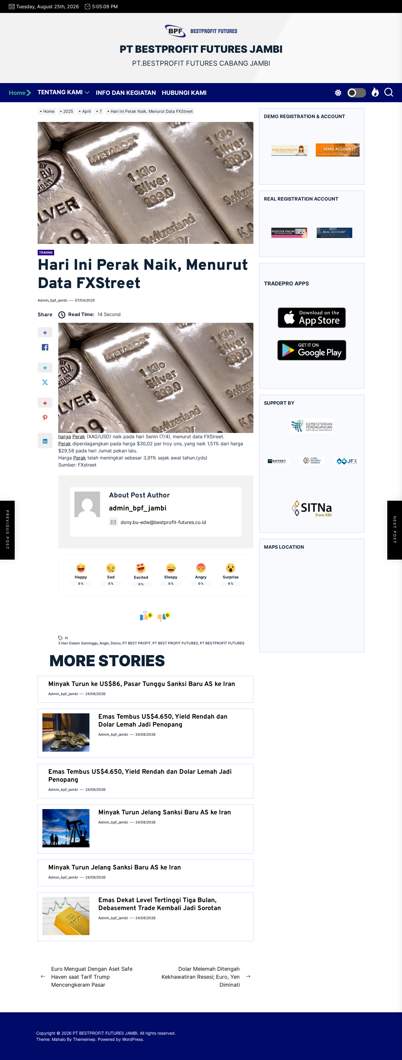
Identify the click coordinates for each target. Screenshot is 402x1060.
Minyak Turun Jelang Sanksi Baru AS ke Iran (164, 813)
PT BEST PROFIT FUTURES (175, 643)
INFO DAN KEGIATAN (126, 92)
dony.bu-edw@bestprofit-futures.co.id (163, 522)
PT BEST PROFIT (136, 643)
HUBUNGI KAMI (184, 92)
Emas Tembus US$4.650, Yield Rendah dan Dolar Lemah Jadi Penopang (162, 721)
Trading (46, 252)
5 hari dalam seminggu (78, 643)
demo (116, 643)
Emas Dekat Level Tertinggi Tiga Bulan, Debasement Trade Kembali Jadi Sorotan (159, 904)
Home (17, 92)
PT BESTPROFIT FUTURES (222, 643)
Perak (78, 436)
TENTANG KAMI (60, 92)
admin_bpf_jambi (52, 300)
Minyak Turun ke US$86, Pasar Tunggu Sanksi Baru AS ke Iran (141, 684)
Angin (104, 643)
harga (64, 436)
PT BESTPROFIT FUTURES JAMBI (201, 49)
